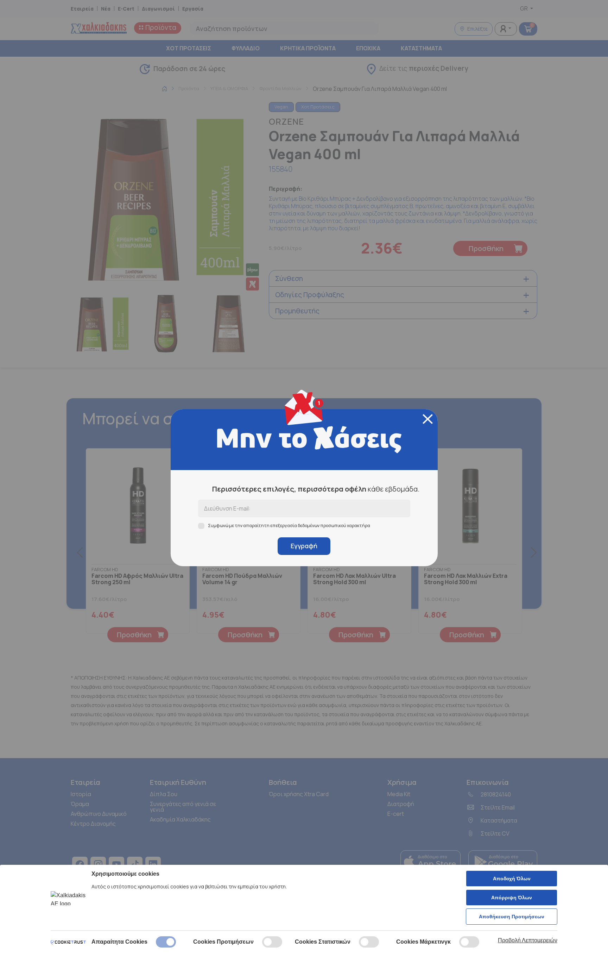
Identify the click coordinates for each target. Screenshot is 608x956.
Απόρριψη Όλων (511, 897)
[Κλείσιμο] (428, 419)
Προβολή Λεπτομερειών (527, 940)
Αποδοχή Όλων (512, 878)
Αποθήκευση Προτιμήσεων (511, 916)
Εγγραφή (304, 546)
